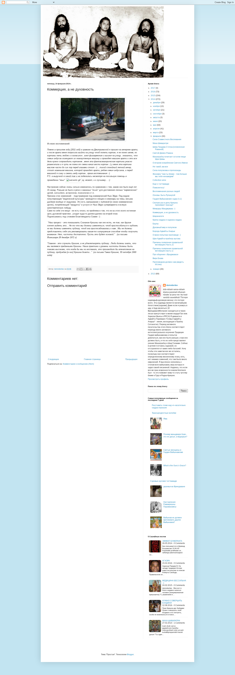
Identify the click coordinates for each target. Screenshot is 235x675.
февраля (157, 136)
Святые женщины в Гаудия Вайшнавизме (173, 451)
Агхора (166, 561)
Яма (165, 419)
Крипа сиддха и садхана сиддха (167, 220)
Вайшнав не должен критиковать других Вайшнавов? (172, 520)
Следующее (53, 359)
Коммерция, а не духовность (166, 212)
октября (157, 110)
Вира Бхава (158, 258)
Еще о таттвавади (161, 184)
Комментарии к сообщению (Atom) (78, 364)
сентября (157, 114)
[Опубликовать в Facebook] (87, 269)
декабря (157, 102)
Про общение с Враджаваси (165, 254)
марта (156, 132)
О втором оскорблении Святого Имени (170, 163)
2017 (153, 88)
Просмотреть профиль (158, 379)
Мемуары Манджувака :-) (164, 209)
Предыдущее (131, 359)
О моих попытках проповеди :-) (167, 235)
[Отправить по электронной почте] (78, 269)
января (156, 269)
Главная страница (92, 359)
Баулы (156, 224)
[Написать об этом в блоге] (81, 269)
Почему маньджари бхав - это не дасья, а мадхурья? (175, 435)
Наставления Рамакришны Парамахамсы (169, 504)
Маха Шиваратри (160, 143)
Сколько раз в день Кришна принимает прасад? (165, 204)
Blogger (130, 654)
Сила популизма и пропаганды (167, 170)
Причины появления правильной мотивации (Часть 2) (168, 243)
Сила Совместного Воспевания (167, 139)
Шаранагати (158, 216)
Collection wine (159, 180)
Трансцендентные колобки (164, 413)
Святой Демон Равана (163, 153)
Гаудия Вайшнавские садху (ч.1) (167, 199)
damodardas (172, 285)
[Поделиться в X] (84, 269)
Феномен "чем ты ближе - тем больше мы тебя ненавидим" (170, 175)
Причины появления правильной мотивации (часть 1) (168, 249)
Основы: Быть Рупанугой (164, 195)
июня (155, 121)
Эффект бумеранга (172, 541)
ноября (156, 106)
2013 (153, 274)
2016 (153, 92)
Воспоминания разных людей (166, 191)
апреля (156, 129)
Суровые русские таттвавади (163, 481)
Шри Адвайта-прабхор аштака (166, 239)
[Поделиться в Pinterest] (90, 269)
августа (156, 117)
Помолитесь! (158, 188)
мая (155, 125)
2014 (153, 99)
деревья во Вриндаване (174, 486)
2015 (153, 95)
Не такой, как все (160, 167)
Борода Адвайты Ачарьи (164, 231)
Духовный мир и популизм (164, 227)
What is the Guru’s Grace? (174, 465)
